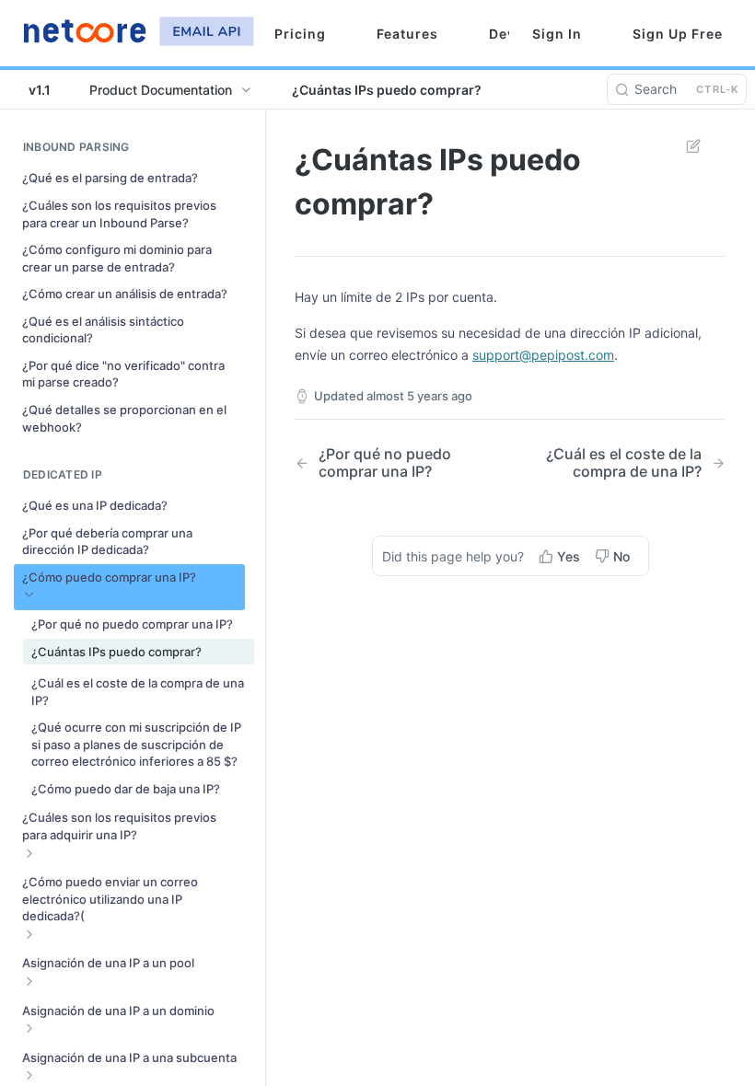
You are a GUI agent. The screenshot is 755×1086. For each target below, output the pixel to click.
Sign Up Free (678, 33)
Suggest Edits (684, 145)
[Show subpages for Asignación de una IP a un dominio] (29, 1028)
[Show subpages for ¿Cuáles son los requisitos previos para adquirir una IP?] (29, 853)
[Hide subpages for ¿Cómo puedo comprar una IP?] (29, 594)
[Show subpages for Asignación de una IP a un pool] (29, 981)
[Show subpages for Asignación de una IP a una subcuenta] (29, 1075)
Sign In (557, 33)
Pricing (300, 33)
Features (407, 33)
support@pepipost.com (543, 355)
